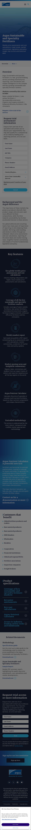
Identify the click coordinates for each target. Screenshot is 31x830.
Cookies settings (15, 827)
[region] (15, 818)
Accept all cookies (15, 824)
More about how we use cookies (9, 819)
